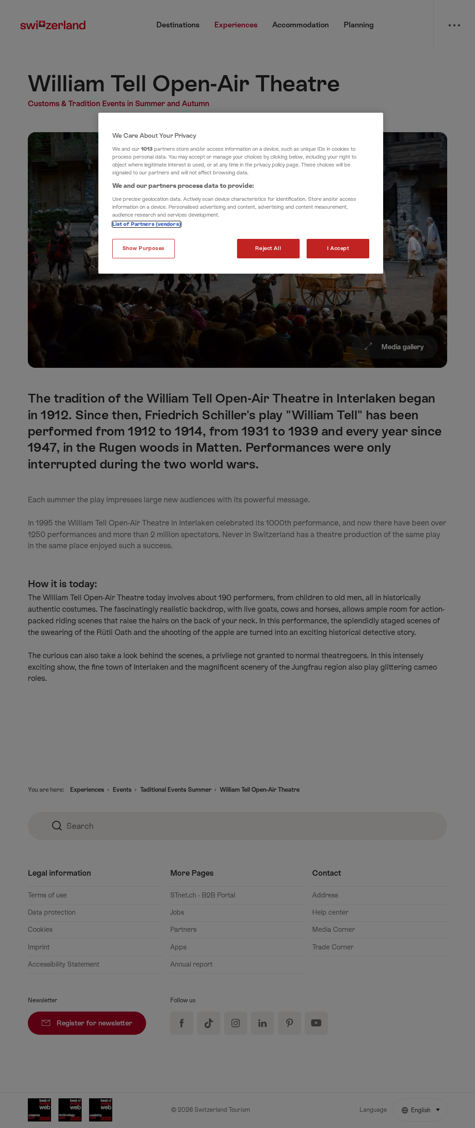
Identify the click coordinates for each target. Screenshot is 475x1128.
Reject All (268, 248)
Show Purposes (143, 248)
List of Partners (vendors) (146, 224)
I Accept (338, 248)
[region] (240, 193)
